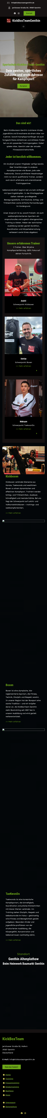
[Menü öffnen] (23, 26)
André (23, 300)
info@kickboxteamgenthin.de (22, 3)
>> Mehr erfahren (23, 308)
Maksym (23, 421)
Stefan (23, 358)
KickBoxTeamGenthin (26, 20)
